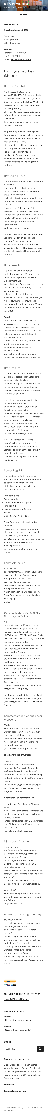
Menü (25, 14)
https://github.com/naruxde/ (17, 1030)
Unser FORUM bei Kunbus (16, 999)
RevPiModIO (16, 4)
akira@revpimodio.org (21, 59)
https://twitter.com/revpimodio (18, 1020)
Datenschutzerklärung (15, 1091)
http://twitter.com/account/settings (26, 702)
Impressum (9, 1084)
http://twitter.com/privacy (16, 689)
